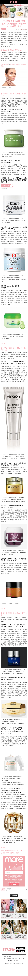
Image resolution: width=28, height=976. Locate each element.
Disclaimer (10, 960)
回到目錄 (3, 343)
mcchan (17, 917)
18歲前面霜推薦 (5, 64)
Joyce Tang (19, 29)
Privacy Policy (17, 960)
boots (8, 889)
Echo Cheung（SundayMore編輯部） (4, 917)
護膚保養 (3, 29)
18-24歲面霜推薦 (14, 64)
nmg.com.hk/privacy (17, 876)
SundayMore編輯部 (4, 938)
